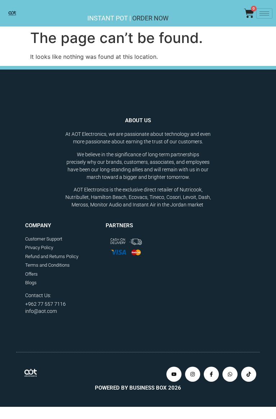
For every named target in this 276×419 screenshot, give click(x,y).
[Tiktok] (248, 374)
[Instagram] (192, 374)
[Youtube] (173, 374)
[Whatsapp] (230, 374)
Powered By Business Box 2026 (138, 388)
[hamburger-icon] (264, 13)
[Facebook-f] (211, 374)
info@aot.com (41, 311)
